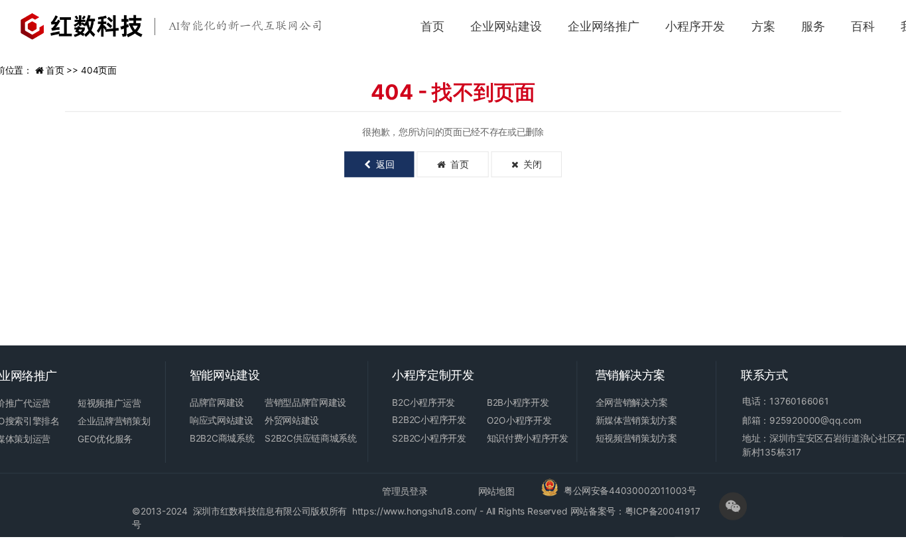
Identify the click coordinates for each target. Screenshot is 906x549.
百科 (863, 26)
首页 (432, 26)
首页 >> (63, 70)
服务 (813, 26)
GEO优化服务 (105, 439)
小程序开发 (695, 26)
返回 (382, 164)
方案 (763, 26)
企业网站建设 (506, 26)
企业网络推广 (603, 26)
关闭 (530, 164)
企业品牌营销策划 (114, 420)
